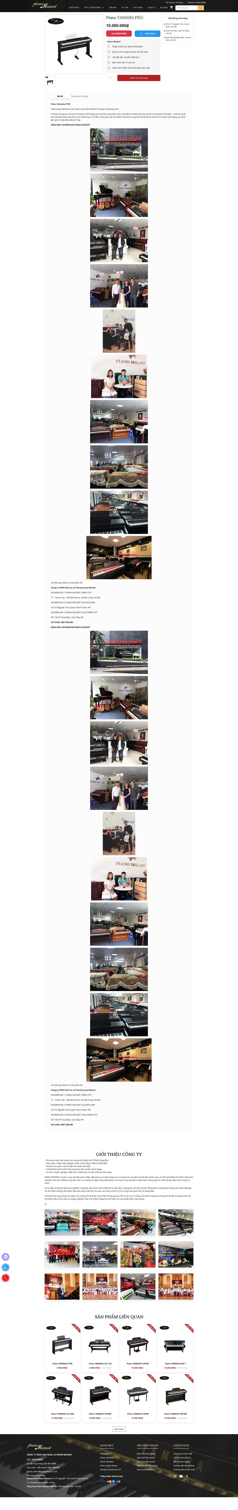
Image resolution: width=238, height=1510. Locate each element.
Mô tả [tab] (60, 96)
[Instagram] (175, 1476)
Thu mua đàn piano (146, 1461)
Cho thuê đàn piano (146, 1469)
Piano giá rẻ (105, 1453)
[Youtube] (181, 1476)
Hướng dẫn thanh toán (184, 1469)
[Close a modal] (2, 748)
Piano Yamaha (106, 1457)
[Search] (201, 7)
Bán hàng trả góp (182, 1461)
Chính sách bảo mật (183, 1453)
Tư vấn (124, 7)
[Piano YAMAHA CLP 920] (62, 1398)
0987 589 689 (53, 1467)
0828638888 (200, 2)
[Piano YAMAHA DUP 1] (175, 1348)
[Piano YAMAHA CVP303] (100, 1398)
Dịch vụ (151, 7)
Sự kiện (163, 7)
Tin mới (113, 7)
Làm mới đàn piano (146, 1457)
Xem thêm (119, 1429)
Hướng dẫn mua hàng (184, 1465)
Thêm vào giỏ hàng (139, 78)
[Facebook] (187, 1476)
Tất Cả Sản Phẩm (92, 7)
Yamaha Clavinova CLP (110, 1469)
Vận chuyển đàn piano (147, 1465)
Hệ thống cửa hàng (174, 2)
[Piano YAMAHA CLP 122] (100, 1348)
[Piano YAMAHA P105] (62, 1348)
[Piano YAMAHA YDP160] (175, 1398)
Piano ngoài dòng (108, 1465)
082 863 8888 (50, 1463)
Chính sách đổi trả (182, 1457)
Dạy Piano (138, 7)
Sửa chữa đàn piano (146, 1453)
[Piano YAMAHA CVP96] (138, 1398)
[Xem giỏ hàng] (171, 8)
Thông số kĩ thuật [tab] (80, 96)
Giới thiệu (74, 7)
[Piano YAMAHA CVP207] (138, 1348)
